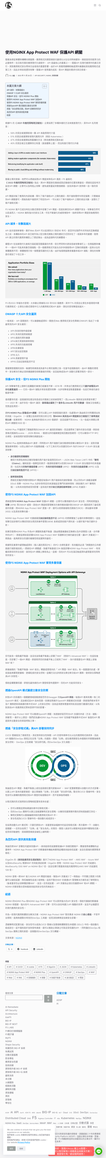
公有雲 (67, 1123)
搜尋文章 (9, 993)
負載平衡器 (55, 978)
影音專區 (9, 1058)
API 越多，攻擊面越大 (16, 90)
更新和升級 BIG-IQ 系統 (16, 1072)
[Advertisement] (53, 30)
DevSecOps (93, 1113)
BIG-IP (8, 1020)
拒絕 (21, 1148)
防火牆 (78, 1127)
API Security (40, 76)
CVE (70, 1113)
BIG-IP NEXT (11, 1024)
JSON (63, 967)
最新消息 (9, 1075)
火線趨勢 (9, 1082)
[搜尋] (100, 5)
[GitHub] (63, 1151)
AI (57, 1003)
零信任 (8, 1103)
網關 (42, 978)
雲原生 (84, 1127)
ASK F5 (28, 1113)
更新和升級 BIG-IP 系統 (16, 1068)
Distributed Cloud (15, 1118)
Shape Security (12, 1044)
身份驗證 (69, 978)
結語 (8, 115)
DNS (29, 1118)
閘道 (80, 978)
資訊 (7, 1096)
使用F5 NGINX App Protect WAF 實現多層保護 (26, 102)
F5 (40, 967)
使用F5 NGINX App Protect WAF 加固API (24, 99)
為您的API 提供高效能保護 (17, 112)
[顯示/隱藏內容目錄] (43, 86)
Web (9, 978)
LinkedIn (90, 967)
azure (38, 1112)
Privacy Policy (24, 1142)
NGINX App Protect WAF (18, 972)
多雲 (92, 1123)
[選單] (95, 5)
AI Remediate (11, 1007)
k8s (58, 1118)
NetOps (79, 1118)
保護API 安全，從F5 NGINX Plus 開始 (22, 96)
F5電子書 (9, 1034)
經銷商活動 (10, 1085)
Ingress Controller (45, 1118)
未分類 (8, 1079)
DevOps (84, 1112)
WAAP (43, 1123)
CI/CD (19, 967)
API (9, 967)
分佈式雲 (74, 1123)
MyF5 (8, 1038)
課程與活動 (10, 1089)
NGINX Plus (39, 972)
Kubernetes (76, 967)
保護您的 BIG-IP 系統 (15, 1048)
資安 (73, 1127)
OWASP (67, 972)
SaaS (19, 1123)
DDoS (76, 1112)
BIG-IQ (55, 1112)
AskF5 (8, 1017)
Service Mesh (34, 1123)
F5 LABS (9, 1027)
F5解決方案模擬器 (13, 1031)
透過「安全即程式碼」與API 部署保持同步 (24, 109)
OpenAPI (54, 972)
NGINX (48, 76)
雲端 (89, 1126)
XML (19, 978)
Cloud (65, 1112)
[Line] (98, 1151)
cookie (30, 967)
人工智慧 (60, 1123)
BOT (60, 1113)
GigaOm (51, 967)
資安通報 (9, 1092)
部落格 (8, 1099)
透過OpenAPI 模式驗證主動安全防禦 (22, 106)
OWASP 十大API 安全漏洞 (17, 93)
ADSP (59, 1000)
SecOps (80, 972)
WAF (92, 972)
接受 (11, 1148)
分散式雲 (84, 1122)
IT (55, 1118)
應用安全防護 (11, 1061)
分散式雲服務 (11, 1055)
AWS (33, 1113)
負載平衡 (67, 1127)
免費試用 (9, 1051)
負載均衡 (59, 1127)
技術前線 (55, 76)
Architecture (11, 1014)
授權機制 (31, 978)
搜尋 (48, 998)
